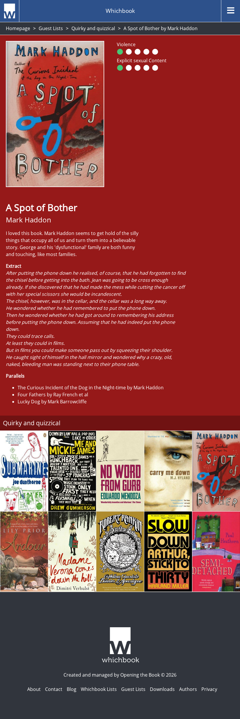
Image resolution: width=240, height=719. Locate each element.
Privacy (209, 689)
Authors (188, 689)
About (34, 689)
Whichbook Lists (99, 689)
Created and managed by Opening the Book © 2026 (120, 675)
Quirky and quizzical (93, 28)
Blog (71, 689)
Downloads (162, 689)
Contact (53, 689)
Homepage (18, 28)
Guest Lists (51, 28)
